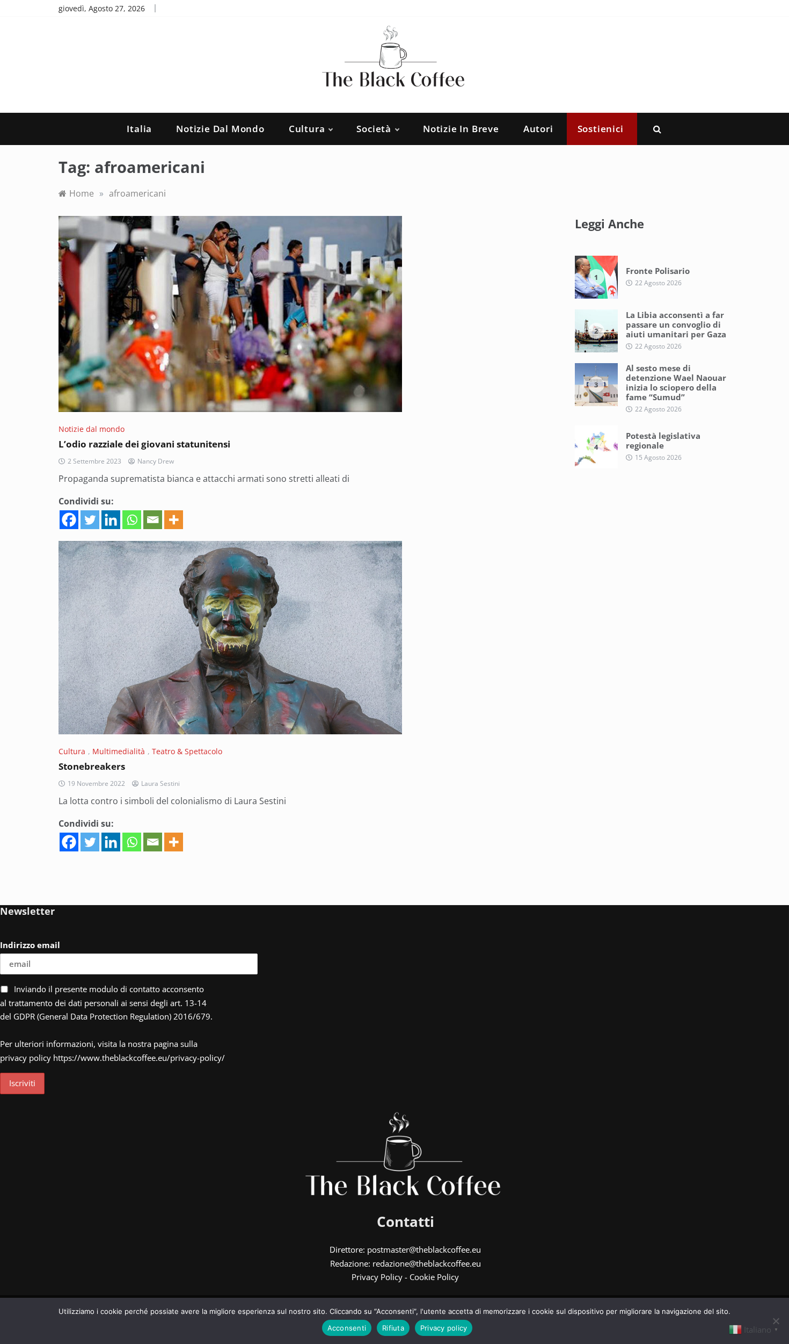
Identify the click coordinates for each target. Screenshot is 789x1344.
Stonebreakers (92, 766)
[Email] (152, 519)
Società (373, 128)
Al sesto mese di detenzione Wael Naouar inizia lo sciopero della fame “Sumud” (676, 382)
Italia (139, 128)
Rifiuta (393, 1328)
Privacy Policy (377, 1276)
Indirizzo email (30, 945)
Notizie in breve (461, 128)
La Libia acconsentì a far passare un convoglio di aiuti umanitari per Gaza (676, 324)
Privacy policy (443, 1328)
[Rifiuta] (775, 1321)
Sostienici (601, 128)
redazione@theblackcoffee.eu (426, 1263)
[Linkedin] (110, 519)
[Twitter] (90, 519)
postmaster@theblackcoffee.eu (424, 1249)
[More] (173, 519)
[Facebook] (69, 519)
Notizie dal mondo (220, 128)
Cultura (307, 128)
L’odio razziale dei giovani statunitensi (144, 444)
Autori (538, 128)
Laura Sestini (160, 783)
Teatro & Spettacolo (187, 751)
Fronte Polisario (658, 270)
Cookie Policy (434, 1276)
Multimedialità (118, 751)
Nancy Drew (155, 461)
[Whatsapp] (131, 519)
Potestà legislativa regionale (663, 440)
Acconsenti (347, 1328)
